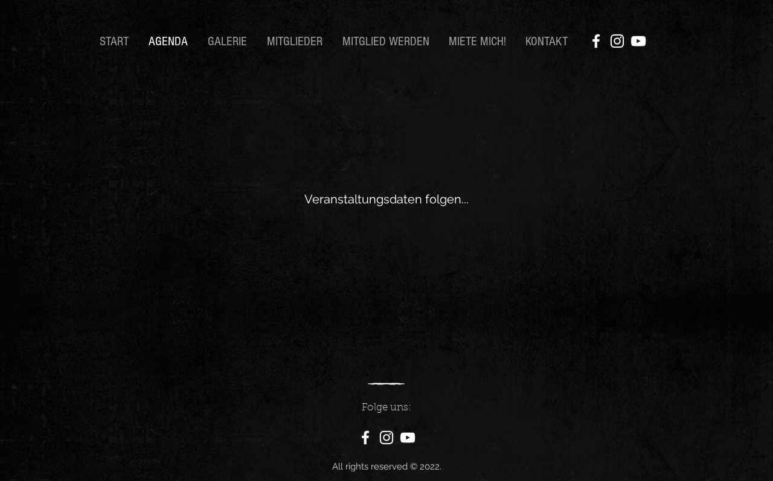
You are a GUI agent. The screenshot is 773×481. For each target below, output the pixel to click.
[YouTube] (638, 41)
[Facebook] (596, 41)
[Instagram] (617, 41)
